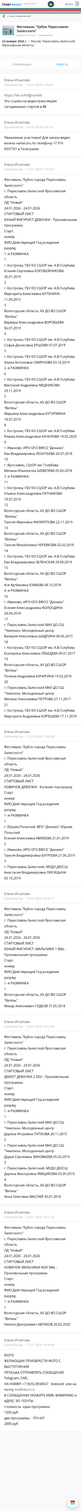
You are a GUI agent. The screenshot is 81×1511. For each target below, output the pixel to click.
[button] (73, 1503)
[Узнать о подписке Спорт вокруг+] (51, 4)
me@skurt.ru (24, 1389)
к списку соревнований (19, 16)
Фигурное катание (29, 4)
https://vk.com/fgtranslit (23, 95)
